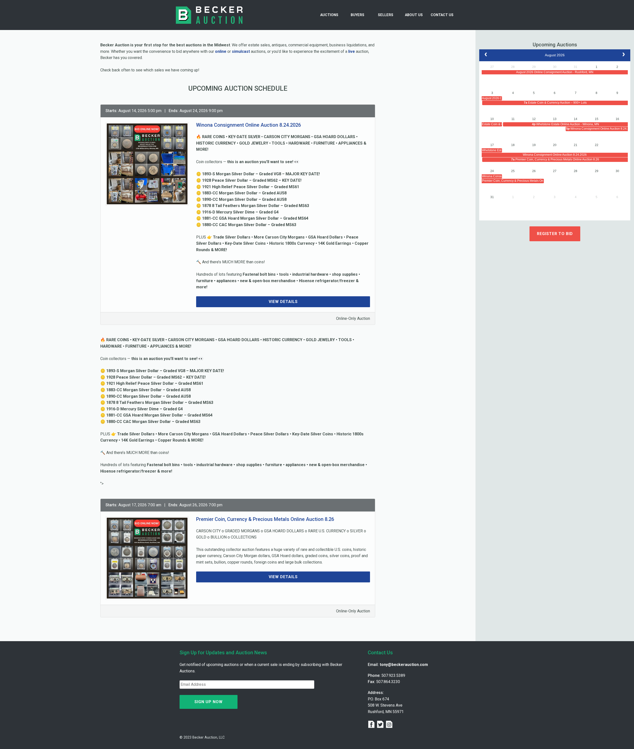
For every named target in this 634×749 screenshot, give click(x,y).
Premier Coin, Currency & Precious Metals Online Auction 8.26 (265, 519)
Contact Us (442, 15)
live (351, 51)
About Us (414, 15)
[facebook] (372, 725)
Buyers (357, 15)
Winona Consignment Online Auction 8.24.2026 (248, 125)
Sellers (385, 15)
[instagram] (389, 725)
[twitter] (381, 725)
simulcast (241, 51)
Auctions (329, 15)
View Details (283, 301)
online (220, 51)
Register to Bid (555, 233)
